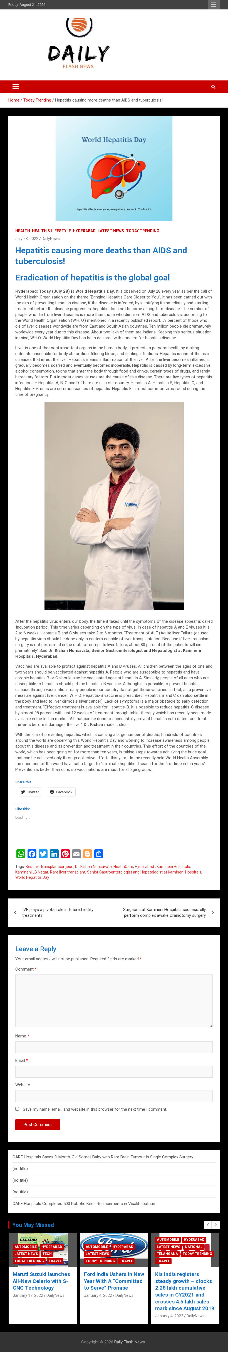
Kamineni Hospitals (173, 866)
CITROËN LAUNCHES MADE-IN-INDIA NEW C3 (183, 1277)
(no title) (20, 1168)
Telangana (96, 1254)
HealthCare (123, 866)
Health (22, 231)
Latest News (111, 231)
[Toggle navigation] (15, 86)
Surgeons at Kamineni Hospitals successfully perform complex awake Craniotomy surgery (164, 912)
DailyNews (51, 238)
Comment (26, 969)
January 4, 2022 (27, 1295)
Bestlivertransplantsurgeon (49, 866)
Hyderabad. (145, 866)
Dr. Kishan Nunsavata (93, 866)
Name (22, 1036)
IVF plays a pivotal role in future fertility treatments (57, 912)
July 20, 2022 (166, 1288)
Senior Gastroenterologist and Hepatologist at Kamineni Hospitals (144, 872)
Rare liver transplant (67, 872)
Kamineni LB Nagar (31, 872)
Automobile (25, 1247)
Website (22, 1084)
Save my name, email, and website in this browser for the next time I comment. (95, 1109)
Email (21, 1060)
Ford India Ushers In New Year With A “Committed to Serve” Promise (43, 1281)
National (122, 1247)
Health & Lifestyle (51, 231)
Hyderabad (84, 231)
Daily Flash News (129, 1342)
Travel (55, 1261)
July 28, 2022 (26, 238)
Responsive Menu (214, 4)
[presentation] (208, 1225)
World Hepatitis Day (32, 877)
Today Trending (142, 231)
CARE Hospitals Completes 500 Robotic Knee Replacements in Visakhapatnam (85, 1203)
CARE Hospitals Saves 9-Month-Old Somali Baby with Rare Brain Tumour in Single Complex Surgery (103, 1156)
